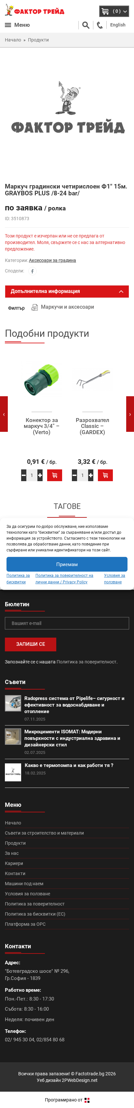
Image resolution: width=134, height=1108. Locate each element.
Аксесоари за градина (52, 260)
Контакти (15, 873)
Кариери (14, 863)
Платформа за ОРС (25, 924)
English (118, 24)
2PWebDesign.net (80, 1080)
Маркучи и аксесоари (67, 307)
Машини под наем (24, 883)
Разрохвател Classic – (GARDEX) (92, 426)
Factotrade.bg (89, 1073)
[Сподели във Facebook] (32, 271)
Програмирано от (64, 1099)
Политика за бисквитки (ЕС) (35, 914)
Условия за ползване (27, 893)
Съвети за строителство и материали (44, 833)
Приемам (67, 564)
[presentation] (4, 414)
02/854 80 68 (50, 1040)
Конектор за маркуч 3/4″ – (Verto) (42, 426)
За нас (12, 853)
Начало (13, 822)
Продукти (15, 843)
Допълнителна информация (45, 291)
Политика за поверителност (86, 661)
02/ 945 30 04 (19, 1040)
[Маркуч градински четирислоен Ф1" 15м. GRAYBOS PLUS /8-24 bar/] (67, 114)
